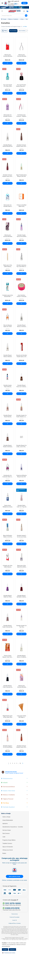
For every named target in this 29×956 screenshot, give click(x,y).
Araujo (4, 19)
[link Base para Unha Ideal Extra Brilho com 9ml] (21, 557)
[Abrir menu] (2, 11)
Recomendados (13, 30)
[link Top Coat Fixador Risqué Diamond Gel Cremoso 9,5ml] (21, 76)
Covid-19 (14, 920)
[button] (8, 952)
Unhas (22, 19)
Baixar (24, 3)
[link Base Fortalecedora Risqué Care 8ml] (21, 166)
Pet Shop (6, 803)
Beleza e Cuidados (13, 19)
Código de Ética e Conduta (15, 923)
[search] (14, 15)
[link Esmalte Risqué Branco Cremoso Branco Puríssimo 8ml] (21, 317)
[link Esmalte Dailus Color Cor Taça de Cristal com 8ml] (21, 497)
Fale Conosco (6, 833)
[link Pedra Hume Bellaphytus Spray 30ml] (7, 497)
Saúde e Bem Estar (9, 790)
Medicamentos (8, 778)
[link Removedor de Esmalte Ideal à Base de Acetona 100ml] (7, 196)
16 (20, 763)
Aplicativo (5, 823)
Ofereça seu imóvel (7, 850)
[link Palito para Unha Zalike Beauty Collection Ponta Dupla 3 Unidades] (7, 256)
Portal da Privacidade (14, 917)
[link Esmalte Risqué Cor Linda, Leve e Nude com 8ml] (21, 437)
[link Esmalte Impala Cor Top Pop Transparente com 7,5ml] (21, 617)
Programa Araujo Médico (8, 840)
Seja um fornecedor (7, 846)
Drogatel (13, 900)
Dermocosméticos (9, 786)
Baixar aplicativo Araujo (14, 876)
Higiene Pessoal (8, 799)
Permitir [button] (5, 949)
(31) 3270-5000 (13, 903)
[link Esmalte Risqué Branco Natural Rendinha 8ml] (7, 347)
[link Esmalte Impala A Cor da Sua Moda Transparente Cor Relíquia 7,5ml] (7, 737)
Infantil (5, 782)
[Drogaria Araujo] (14, 11)
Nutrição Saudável (9, 807)
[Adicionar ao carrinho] (7, 63)
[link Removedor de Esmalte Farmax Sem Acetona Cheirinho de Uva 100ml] (7, 106)
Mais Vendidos (22, 30)
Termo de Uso (14, 914)
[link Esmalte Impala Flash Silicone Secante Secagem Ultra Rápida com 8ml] (7, 377)
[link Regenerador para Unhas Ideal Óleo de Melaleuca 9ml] (7, 707)
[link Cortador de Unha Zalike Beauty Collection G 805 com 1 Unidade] (7, 557)
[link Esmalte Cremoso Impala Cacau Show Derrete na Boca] (21, 136)
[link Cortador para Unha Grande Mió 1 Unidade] (7, 286)
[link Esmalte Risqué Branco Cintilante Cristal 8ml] (21, 647)
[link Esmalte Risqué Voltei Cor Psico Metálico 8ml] (7, 587)
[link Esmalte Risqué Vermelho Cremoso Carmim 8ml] (21, 587)
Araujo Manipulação (7, 820)
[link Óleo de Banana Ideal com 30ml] (7, 317)
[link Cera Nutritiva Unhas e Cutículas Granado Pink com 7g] (21, 286)
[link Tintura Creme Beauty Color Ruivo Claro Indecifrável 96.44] (7, 647)
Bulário (4, 853)
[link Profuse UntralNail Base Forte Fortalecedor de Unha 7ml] (21, 196)
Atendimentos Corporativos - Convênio (12, 826)
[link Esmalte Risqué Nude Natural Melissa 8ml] (7, 407)
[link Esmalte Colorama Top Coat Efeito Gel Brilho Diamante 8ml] (21, 256)
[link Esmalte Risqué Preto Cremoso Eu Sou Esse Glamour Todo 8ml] (7, 677)
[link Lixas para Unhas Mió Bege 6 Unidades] (21, 707)
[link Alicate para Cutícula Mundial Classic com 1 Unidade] (7, 46)
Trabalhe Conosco (7, 843)
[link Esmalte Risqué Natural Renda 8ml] (7, 136)
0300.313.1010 (12, 908)
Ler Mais (25, 26)
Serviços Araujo (6, 830)
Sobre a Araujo (6, 816)
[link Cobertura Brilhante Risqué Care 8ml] (21, 467)
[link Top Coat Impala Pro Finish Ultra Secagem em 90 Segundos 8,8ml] (7, 76)
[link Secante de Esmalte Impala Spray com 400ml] (21, 347)
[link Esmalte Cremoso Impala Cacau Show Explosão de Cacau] (21, 737)
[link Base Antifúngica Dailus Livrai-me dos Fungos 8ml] (7, 527)
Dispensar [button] (12, 949)
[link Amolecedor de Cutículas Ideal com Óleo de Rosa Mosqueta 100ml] (7, 467)
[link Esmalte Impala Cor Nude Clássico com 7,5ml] (21, 407)
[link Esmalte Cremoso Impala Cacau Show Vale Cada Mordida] (7, 166)
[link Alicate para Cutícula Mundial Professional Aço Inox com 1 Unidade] (21, 46)
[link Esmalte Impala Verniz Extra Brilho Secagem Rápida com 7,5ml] (21, 226)
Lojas (3, 836)
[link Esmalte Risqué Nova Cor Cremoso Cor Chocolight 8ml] (21, 377)
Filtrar (5, 30)
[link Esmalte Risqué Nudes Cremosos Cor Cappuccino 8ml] (7, 437)
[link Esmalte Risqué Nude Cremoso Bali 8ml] (7, 617)
